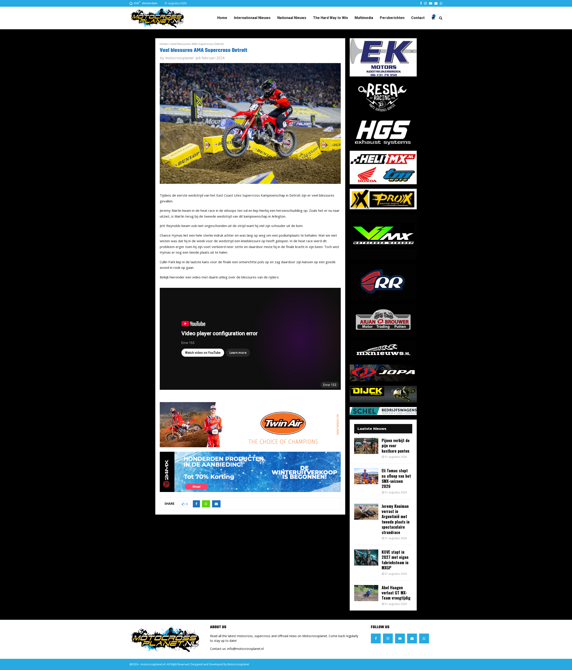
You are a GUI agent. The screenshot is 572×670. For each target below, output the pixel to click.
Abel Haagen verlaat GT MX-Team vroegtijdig (396, 593)
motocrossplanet (179, 57)
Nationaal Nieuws (291, 18)
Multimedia (364, 18)
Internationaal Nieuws (252, 18)
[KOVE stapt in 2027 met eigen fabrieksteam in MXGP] (366, 557)
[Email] (412, 638)
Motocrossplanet (238, 664)
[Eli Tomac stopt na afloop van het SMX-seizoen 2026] (366, 476)
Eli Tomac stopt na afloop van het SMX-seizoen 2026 (396, 478)
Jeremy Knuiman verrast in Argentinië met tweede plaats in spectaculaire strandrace (396, 519)
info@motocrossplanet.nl (245, 649)
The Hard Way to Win (330, 18)
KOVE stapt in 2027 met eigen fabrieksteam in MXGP (395, 559)
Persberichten (392, 18)
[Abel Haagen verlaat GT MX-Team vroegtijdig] (366, 593)
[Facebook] (376, 638)
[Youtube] (400, 638)
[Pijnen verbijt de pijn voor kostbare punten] (366, 446)
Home (222, 18)
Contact (418, 18)
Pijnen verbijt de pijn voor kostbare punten (396, 445)
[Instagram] (388, 638)
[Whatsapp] (424, 638)
